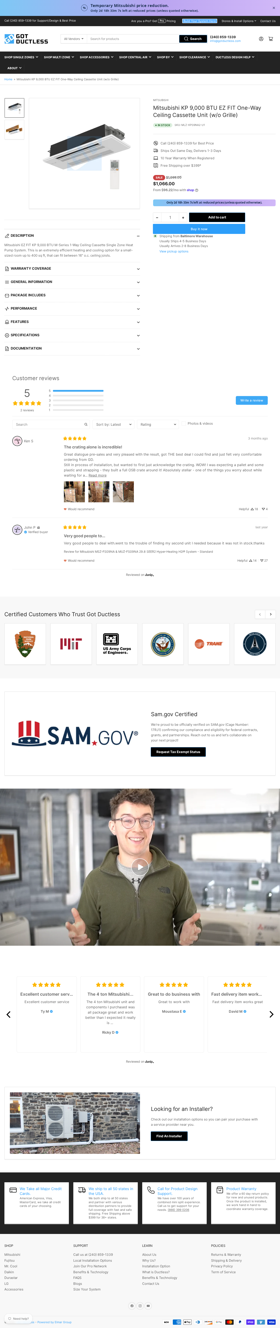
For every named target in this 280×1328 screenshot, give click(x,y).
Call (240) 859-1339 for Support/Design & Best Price (40, 20)
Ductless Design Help (233, 57)
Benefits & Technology (90, 1272)
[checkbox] (202, 423)
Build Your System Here (200, 21)
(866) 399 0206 (178, 1209)
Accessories (13, 1289)
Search (195, 39)
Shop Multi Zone (57, 57)
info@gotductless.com (225, 41)
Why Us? (149, 1260)
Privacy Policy (222, 1266)
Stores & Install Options (238, 21)
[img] (38, 527)
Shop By (163, 57)
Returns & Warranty (226, 1255)
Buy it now (199, 229)
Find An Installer (169, 1136)
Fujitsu (9, 1260)
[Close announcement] (273, 7)
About (12, 68)
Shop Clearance (192, 57)
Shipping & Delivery (226, 1260)
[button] (76, 391)
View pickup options (173, 251)
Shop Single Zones (19, 57)
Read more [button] (98, 475)
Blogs (77, 1284)
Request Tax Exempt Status (178, 752)
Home (8, 79)
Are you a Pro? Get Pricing (153, 21)
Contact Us (268, 21)
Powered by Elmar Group (54, 1322)
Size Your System (87, 1289)
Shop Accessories (95, 57)
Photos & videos (200, 423)
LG (6, 1284)
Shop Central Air (133, 57)
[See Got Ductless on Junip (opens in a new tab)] (149, 574)
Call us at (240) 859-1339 (93, 1255)
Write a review (251, 400)
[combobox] (147, 38)
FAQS (77, 1278)
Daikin (9, 1272)
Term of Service (223, 1272)
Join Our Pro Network (90, 1266)
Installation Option (156, 1266)
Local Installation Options (92, 1260)
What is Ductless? (156, 1272)
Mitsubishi (160, 100)
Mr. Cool (10, 1266)
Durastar (11, 1278)
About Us (149, 1255)
